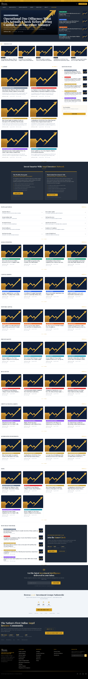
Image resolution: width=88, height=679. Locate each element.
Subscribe (83, 3)
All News (54, 66)
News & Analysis (23, 7)
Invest (4, 7)
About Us (49, 629)
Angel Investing (22, 651)
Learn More (17, 193)
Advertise (38, 657)
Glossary (38, 651)
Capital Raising (22, 653)
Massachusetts (52, 613)
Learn (31, 7)
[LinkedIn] (83, 674)
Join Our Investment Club (54, 633)
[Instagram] (86, 674)
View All (84, 242)
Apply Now (51, 551)
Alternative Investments (24, 662)
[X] (80, 674)
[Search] (77, 4)
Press (37, 660)
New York (36, 613)
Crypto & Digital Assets (24, 660)
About (46, 7)
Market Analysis (22, 666)
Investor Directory (40, 653)
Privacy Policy (57, 651)
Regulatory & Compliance (24, 667)
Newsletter (38, 655)
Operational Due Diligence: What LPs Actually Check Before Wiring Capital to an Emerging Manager (38, 0)
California (30, 613)
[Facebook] (77, 674)
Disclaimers (56, 655)
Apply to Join (51, 194)
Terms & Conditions (58, 653)
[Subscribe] (85, 655)
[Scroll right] (85, 53)
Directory (38, 7)
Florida (46, 613)
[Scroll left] (2, 53)
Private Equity (22, 657)
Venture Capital (22, 655)
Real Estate (21, 658)
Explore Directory (43, 609)
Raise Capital (12, 7)
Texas (41, 613)
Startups (20, 664)
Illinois (58, 613)
